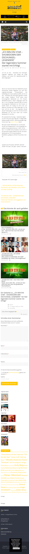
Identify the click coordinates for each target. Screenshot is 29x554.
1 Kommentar (16, 67)
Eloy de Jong (8, 472)
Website (3, 361)
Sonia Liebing (13, 490)
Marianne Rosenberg (6, 482)
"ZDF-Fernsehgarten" (15, 462)
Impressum (3, 534)
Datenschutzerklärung (14, 372)
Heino (8, 478)
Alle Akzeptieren (16, 548)
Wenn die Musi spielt (23, 492)
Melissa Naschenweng (21, 482)
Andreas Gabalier (11, 465)
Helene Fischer (15, 478)
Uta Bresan (10, 492)
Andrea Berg (4, 465)
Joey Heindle (9, 480)
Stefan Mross (21, 490)
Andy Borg (19, 465)
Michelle (9, 484)
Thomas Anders (4, 492)
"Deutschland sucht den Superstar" (12, 454)
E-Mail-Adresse (5, 353)
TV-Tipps (13, 49)
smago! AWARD (16, 487)
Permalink (12, 308)
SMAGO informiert (6, 49)
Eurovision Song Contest (18, 472)
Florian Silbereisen (12, 475)
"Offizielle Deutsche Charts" (16, 460)
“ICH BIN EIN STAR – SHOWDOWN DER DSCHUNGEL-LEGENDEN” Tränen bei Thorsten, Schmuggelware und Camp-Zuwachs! (13, 199)
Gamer (11, 304)
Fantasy (2, 475)
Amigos (24, 462)
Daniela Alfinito (8, 470)
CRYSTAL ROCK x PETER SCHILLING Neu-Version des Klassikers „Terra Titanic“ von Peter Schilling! (13, 187)
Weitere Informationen (16, 546)
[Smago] (2, 21)
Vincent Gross (15, 492)
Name (3, 345)
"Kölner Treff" (15, 457)
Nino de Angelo (16, 484)
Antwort (25, 314)
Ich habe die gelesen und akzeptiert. (13, 373)
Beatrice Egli (16, 468)
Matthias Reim (14, 482)
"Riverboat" (5, 462)
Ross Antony (9, 487)
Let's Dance (16, 480)
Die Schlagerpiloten (17, 470)
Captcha (3, 376)
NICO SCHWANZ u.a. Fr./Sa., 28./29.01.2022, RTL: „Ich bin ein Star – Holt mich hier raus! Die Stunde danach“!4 (13, 230)
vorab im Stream (14, 122)
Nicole (12, 484)
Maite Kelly (22, 480)
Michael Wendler (4, 484)
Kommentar (4, 325)
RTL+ (25, 175)
